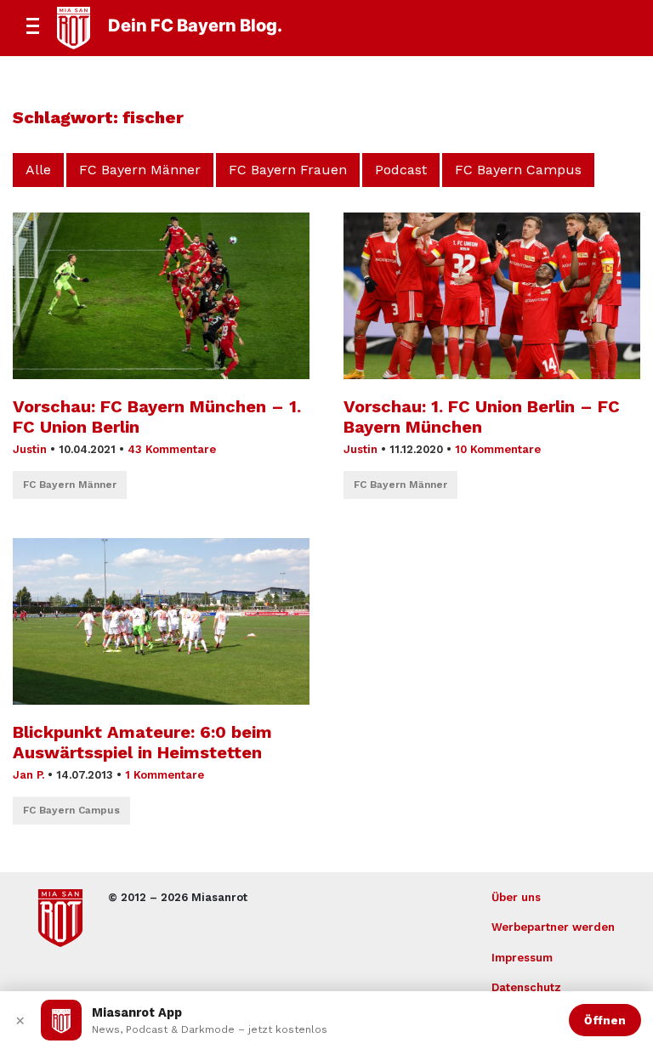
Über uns (516, 897)
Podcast (401, 170)
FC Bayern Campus (518, 170)
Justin (30, 449)
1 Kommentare (164, 774)
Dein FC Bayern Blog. (195, 25)
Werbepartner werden (553, 927)
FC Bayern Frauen (288, 170)
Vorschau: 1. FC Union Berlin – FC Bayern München (482, 416)
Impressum (522, 957)
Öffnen (605, 1020)
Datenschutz (526, 987)
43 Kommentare (172, 449)
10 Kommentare (498, 449)
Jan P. (28, 774)
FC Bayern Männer (140, 170)
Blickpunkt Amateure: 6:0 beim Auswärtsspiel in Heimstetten (142, 742)
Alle (38, 170)
